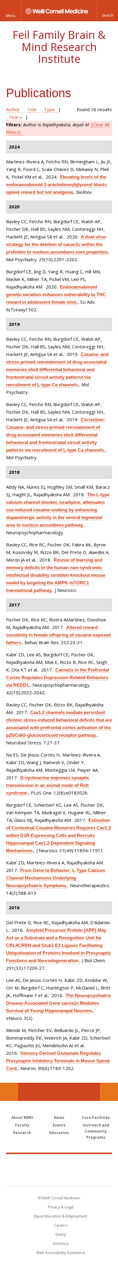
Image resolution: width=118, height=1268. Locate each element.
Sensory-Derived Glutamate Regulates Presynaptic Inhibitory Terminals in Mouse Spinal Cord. (58, 1061)
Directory (61, 1243)
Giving (60, 1234)
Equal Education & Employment (60, 1216)
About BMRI (22, 1117)
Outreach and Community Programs (96, 1131)
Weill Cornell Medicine (59, 1163)
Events (59, 1125)
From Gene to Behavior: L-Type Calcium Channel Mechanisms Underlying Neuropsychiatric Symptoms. (55, 878)
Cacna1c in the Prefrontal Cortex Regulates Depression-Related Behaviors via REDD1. (57, 677)
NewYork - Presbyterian (59, 1176)
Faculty (22, 1125)
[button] (107, 10)
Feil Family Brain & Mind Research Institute (59, 46)
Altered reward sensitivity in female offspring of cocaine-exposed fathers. (58, 635)
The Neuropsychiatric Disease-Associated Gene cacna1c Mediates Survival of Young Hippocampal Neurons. (58, 1003)
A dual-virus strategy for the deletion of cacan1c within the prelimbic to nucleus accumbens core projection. (57, 244)
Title (32, 109)
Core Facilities (96, 1117)
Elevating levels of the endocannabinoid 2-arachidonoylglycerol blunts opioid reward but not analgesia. (56, 184)
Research (22, 1132)
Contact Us (109, 1092)
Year (14, 117)
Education (59, 1132)
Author (13, 109)
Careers (60, 1225)
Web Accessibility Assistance (60, 1252)
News (59, 1117)
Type (49, 109)
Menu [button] (10, 15)
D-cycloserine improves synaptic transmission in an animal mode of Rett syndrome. (47, 785)
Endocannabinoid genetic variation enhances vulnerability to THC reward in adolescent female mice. (56, 294)
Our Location (9, 1092)
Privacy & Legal (61, 1207)
